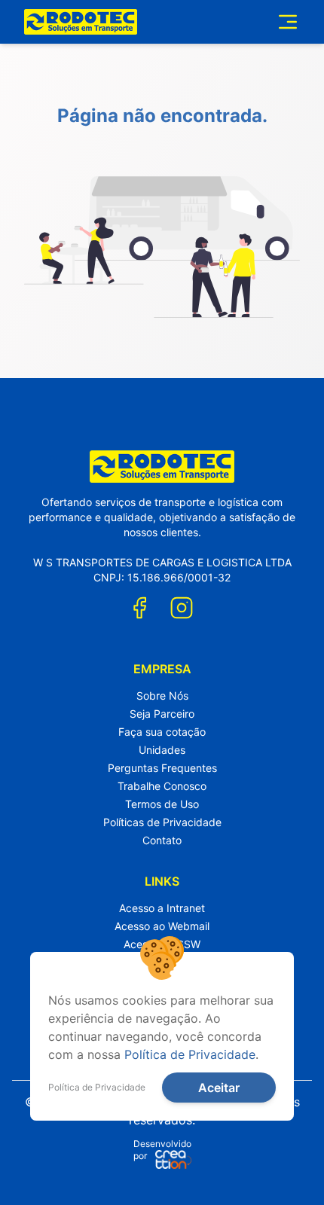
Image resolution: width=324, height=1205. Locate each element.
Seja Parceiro (162, 713)
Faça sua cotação (162, 731)
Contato (162, 840)
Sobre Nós (162, 695)
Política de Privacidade (189, 1054)
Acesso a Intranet (162, 907)
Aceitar (219, 1087)
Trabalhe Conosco (162, 785)
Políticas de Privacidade (162, 822)
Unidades (162, 749)
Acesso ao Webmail (162, 926)
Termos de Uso (162, 804)
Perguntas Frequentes (162, 767)
